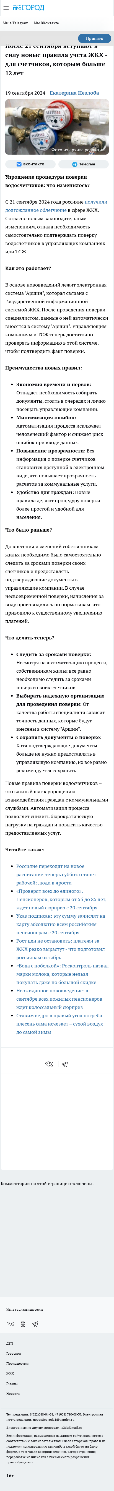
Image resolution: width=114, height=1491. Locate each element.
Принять (94, 38)
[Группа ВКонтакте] (30, 164)
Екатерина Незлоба (74, 93)
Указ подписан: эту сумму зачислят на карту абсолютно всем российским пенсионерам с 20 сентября (60, 924)
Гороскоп (13, 1353)
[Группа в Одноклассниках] (23, 1323)
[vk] (49, 1064)
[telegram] (66, 1064)
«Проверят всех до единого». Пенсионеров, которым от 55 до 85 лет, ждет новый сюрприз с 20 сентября (61, 899)
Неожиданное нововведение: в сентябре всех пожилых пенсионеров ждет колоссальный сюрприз (59, 998)
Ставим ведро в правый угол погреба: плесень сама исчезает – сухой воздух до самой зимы (60, 1023)
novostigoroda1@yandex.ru (53, 1419)
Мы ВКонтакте (46, 22)
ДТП (9, 1343)
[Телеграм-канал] (83, 164)
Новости (13, 1393)
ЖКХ (10, 1373)
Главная (12, 1383)
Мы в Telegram (15, 22)
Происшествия (17, 1363)
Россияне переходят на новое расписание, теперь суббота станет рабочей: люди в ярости (56, 874)
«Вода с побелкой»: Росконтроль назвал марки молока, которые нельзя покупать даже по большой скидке (62, 973)
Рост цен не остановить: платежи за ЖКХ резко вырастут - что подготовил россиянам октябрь (60, 949)
